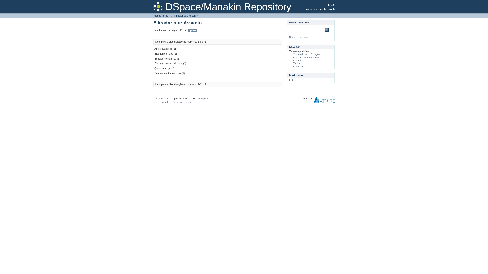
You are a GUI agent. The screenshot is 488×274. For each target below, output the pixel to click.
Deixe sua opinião (182, 102)
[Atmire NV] (324, 100)
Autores (297, 60)
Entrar (331, 4)
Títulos (297, 63)
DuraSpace (203, 98)
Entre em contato (162, 102)
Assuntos (298, 66)
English (330, 9)
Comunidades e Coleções (307, 54)
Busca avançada (298, 37)
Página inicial (160, 15)
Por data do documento (306, 57)
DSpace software (162, 98)
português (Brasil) (316, 9)
